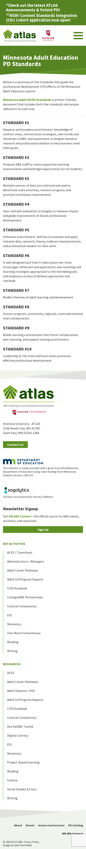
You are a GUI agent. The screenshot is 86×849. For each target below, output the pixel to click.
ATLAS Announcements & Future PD (32, 8)
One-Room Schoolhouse (24, 633)
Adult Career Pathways (22, 570)
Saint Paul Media (23, 845)
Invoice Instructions (51, 825)
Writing (12, 651)
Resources (12, 664)
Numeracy (14, 624)
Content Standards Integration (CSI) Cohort (41, 18)
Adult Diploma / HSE (21, 691)
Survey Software (43, 496)
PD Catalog (75, 825)
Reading (12, 642)
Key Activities (14, 544)
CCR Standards (17, 588)
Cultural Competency (21, 606)
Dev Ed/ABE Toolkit (20, 726)
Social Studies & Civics (22, 789)
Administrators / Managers (25, 561)
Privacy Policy (31, 842)
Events (30, 825)
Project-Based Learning (23, 762)
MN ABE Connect (72, 833)
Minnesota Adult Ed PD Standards (27, 100)
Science (12, 780)
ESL (9, 615)
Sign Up (43, 530)
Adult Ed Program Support (25, 579)
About (18, 825)
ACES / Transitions (19, 552)
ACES (10, 673)
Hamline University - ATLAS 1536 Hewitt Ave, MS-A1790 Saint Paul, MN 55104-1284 (21, 428)
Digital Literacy (17, 735)
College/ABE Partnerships (25, 597)
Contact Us (15, 445)
